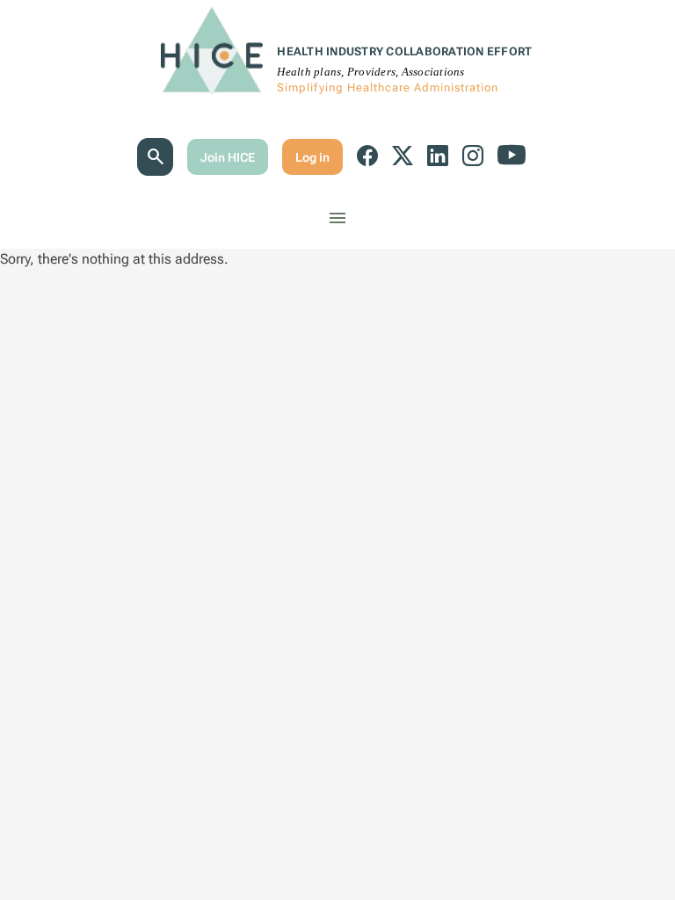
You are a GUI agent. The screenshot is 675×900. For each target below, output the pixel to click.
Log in (312, 157)
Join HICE (227, 157)
